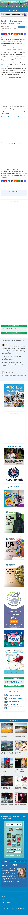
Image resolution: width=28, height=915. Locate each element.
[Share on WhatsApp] (18, 34)
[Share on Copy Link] (22, 34)
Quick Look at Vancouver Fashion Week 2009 (12, 22)
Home (3, 890)
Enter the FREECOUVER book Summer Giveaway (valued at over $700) (13, 329)
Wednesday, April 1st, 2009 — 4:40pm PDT (18, 373)
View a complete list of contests (13, 332)
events (7, 186)
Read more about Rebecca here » (10, 884)
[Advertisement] (14, 262)
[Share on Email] (12, 34)
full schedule (10, 60)
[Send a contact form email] (19, 10)
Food (6, 8)
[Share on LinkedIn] (9, 34)
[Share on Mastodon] (25, 34)
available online (15, 169)
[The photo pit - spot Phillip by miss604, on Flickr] (14, 90)
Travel (9, 8)
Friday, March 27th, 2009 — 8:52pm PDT (9, 29)
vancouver (12, 184)
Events (13, 8)
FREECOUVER (15, 6)
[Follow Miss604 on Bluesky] (10, 10)
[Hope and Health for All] (14, 474)
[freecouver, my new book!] (14, 857)
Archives (22, 861)
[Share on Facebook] (2, 34)
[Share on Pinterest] (5, 34)
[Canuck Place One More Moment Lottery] (14, 608)
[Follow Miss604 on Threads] (14, 10)
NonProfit (2, 8)
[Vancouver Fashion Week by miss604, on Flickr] (14, 128)
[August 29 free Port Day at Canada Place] (14, 396)
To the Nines (19, 108)
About (17, 8)
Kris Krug (17, 63)
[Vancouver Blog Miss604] (14, 2)
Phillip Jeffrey (15, 49)
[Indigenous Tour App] (14, 456)
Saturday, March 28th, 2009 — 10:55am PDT (18, 346)
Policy (3, 899)
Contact (21, 8)
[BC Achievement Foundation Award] (14, 521)
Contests (14, 861)
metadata (14, 183)
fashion (8, 184)
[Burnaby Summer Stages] (14, 498)
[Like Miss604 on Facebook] (16, 10)
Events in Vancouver (6, 902)
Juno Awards (9, 111)
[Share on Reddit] (15, 34)
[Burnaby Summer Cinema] (14, 638)
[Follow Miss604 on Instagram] (12, 10)
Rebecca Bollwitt (6, 26)
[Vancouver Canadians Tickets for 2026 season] (14, 14)
